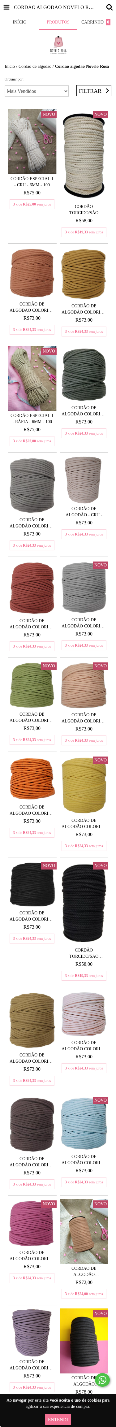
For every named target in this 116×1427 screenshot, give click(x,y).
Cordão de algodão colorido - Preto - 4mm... (32, 916)
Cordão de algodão (35, 66)
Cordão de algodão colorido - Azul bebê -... (84, 1160)
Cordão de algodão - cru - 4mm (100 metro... (83, 512)
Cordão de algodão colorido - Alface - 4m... (32, 718)
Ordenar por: (14, 79)
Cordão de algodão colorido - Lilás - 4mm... (32, 1365)
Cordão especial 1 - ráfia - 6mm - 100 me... (32, 419)
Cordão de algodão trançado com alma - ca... (84, 1272)
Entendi (58, 1419)
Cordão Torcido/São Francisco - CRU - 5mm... (84, 210)
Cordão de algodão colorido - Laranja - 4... (32, 811)
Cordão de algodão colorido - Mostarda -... (84, 309)
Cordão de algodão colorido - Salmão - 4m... (84, 718)
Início (10, 66)
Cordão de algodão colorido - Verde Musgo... (84, 411)
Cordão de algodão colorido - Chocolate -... (32, 1162)
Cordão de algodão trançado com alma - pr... (84, 1381)
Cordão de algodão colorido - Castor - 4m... (32, 1059)
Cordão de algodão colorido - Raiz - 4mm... (32, 523)
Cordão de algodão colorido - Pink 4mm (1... (32, 1256)
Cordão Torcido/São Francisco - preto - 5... (84, 954)
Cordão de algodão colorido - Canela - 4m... (32, 308)
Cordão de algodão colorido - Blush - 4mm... (84, 1046)
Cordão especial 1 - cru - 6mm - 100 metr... (32, 182)
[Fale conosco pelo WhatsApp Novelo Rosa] (102, 1380)
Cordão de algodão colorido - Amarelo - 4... (84, 824)
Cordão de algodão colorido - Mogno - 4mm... (32, 624)
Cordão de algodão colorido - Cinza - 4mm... (84, 623)
